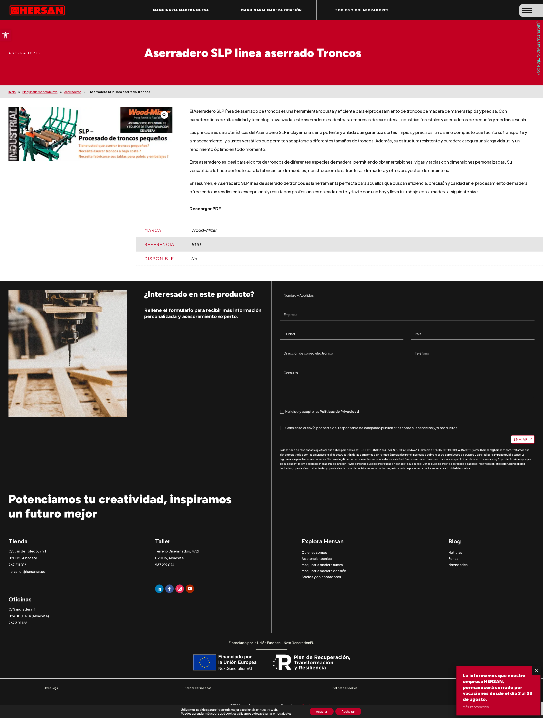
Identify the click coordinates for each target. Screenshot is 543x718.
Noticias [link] (455, 552)
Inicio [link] (12, 92)
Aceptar (321, 711)
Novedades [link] (457, 564)
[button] (164, 115)
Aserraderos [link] (72, 92)
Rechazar (348, 711)
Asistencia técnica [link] (317, 558)
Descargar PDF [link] (205, 208)
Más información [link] (476, 707)
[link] (5, 35)
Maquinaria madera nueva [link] (181, 10)
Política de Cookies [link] (345, 688)
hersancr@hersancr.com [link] (496, 450)
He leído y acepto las (322, 411)
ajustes (286, 713)
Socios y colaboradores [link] (362, 10)
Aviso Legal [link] (52, 688)
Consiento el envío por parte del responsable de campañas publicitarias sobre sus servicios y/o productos (371, 428)
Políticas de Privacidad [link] (339, 411)
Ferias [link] (453, 558)
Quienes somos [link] (314, 552)
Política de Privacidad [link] (198, 688)
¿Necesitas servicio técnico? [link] (538, 48)
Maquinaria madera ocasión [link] (271, 10)
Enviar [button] (521, 439)
